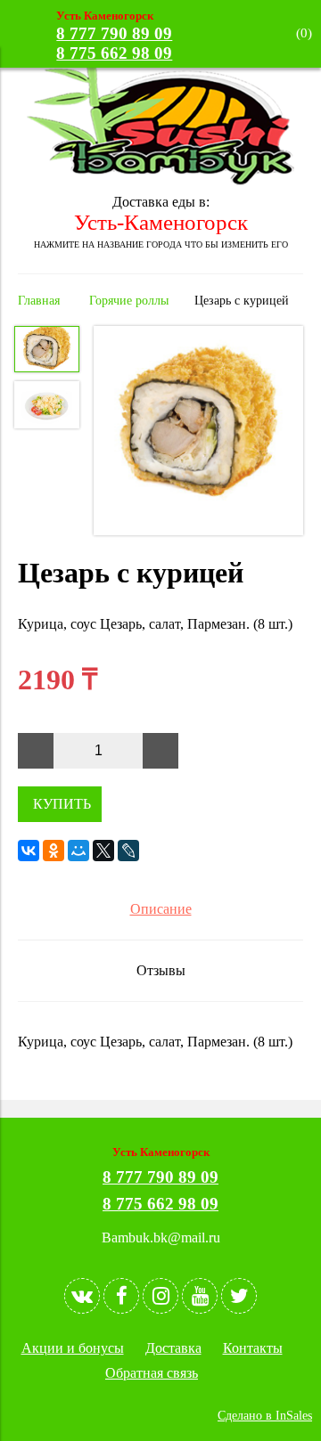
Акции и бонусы (72, 1348)
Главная (39, 300)
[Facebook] (121, 1296)
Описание (161, 908)
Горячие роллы (129, 300)
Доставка (173, 1348)
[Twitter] (239, 1296)
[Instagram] (160, 1296)
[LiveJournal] (128, 850)
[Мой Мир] (78, 850)
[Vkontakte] (82, 1296)
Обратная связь (151, 1372)
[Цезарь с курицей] (198, 432)
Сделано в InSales (265, 1415)
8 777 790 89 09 (114, 33)
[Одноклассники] (53, 850)
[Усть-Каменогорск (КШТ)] (160, 180)
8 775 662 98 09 (114, 53)
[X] (103, 850)
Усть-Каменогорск (161, 222)
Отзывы (160, 970)
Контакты (253, 1348)
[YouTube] (200, 1296)
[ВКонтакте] (28, 850)
